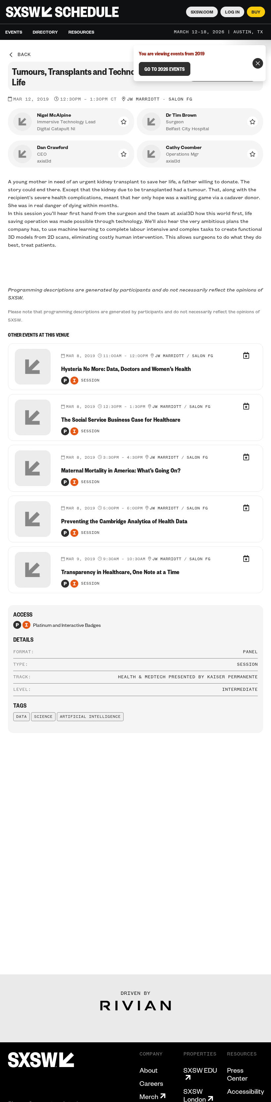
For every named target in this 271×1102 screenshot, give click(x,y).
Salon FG (180, 99)
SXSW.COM (202, 12)
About (148, 1070)
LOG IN (232, 12)
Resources (81, 32)
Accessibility (245, 1091)
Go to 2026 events (164, 69)
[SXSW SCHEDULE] (62, 12)
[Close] (257, 63)
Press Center (237, 1074)
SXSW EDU (200, 1070)
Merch (148, 1096)
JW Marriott (143, 99)
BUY (256, 12)
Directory (45, 32)
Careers (151, 1083)
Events (13, 32)
